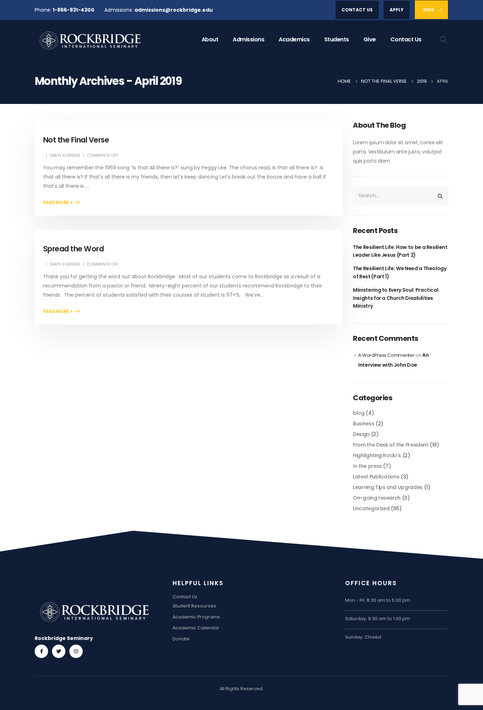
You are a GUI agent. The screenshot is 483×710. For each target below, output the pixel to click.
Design (361, 434)
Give (369, 39)
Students (336, 39)
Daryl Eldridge (65, 155)
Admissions (248, 39)
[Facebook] (41, 651)
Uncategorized (371, 508)
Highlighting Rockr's (377, 455)
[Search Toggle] (443, 39)
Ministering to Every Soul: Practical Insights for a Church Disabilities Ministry (395, 297)
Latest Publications (376, 476)
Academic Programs (196, 617)
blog (359, 413)
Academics (294, 39)
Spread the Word (73, 249)
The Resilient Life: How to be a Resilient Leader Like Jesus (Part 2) (400, 251)
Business (363, 423)
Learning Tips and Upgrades (388, 487)
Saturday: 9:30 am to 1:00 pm (377, 619)
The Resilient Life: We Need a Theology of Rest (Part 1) (400, 272)
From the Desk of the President (391, 444)
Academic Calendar (196, 628)
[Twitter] (58, 651)
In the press (367, 466)
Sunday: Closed (363, 637)
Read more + (58, 202)
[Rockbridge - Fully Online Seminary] (91, 39)
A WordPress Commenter (386, 355)
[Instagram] (76, 651)
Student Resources (194, 606)
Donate (181, 639)
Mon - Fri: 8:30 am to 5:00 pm (377, 600)
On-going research (377, 497)
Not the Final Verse (76, 140)
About (210, 39)
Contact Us (405, 39)
